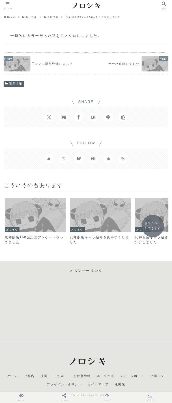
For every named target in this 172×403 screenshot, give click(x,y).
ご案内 (29, 376)
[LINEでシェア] (108, 117)
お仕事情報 (82, 376)
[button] (122, 117)
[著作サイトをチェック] (49, 158)
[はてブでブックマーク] (93, 117)
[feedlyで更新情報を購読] (108, 158)
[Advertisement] (86, 305)
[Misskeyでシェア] (63, 117)
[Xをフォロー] (63, 158)
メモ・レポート (132, 376)
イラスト (60, 376)
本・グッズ (105, 376)
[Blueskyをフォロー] (78, 158)
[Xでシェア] (49, 117)
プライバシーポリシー (64, 384)
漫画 (44, 376)
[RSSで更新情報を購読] (122, 158)
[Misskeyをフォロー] (93, 158)
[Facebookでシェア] (78, 117)
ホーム (13, 376)
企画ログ (157, 376)
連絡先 (120, 384)
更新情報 (15, 83)
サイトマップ (98, 384)
